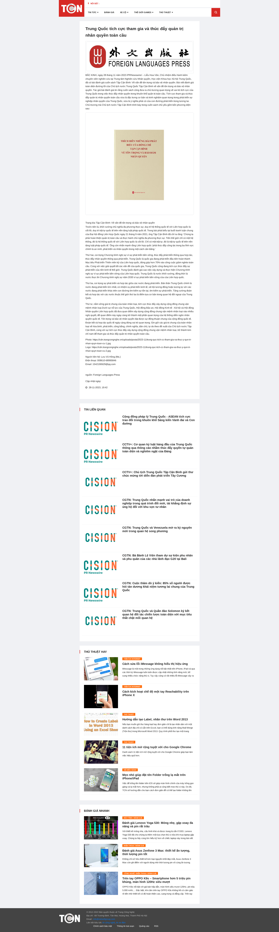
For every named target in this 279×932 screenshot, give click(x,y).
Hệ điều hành (130, 770)
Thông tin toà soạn (125, 926)
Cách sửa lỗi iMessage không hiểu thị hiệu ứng (155, 663)
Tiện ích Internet (132, 659)
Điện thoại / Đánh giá (134, 846)
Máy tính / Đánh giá (133, 818)
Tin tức (92, 12)
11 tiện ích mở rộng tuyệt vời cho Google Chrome (156, 747)
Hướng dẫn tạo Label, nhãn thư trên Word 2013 (155, 719)
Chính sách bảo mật (102, 926)
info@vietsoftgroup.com (104, 919)
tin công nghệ (108, 922)
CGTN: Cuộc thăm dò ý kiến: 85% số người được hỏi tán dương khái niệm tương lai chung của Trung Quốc (158, 587)
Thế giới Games (142, 12)
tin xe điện (121, 922)
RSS (156, 926)
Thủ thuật (165, 12)
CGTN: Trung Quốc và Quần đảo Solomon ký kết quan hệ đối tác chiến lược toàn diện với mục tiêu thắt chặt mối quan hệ (157, 614)
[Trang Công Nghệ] (69, 918)
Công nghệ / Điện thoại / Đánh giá (140, 873)
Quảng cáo (144, 926)
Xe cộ (123, 12)
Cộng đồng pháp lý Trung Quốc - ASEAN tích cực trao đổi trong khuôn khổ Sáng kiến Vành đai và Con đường (158, 420)
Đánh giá (109, 12)
